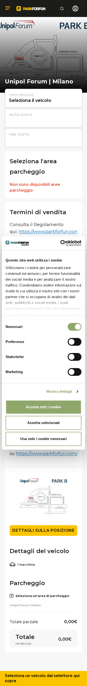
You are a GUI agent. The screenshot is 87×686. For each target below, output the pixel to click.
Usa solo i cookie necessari (43, 439)
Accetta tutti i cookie (43, 407)
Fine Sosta (19, 134)
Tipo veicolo (21, 95)
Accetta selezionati (43, 423)
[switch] (74, 342)
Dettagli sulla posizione (43, 530)
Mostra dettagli (59, 391)
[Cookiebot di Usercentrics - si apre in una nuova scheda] (61, 243)
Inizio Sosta (21, 115)
